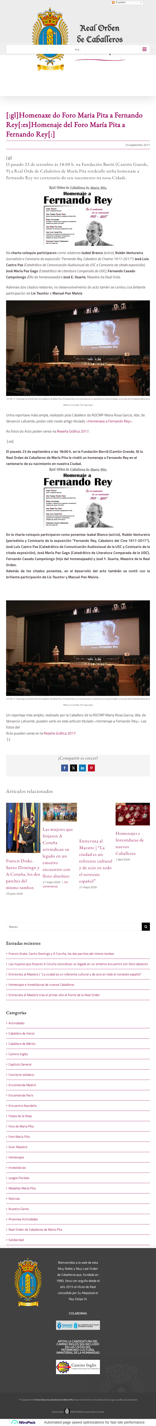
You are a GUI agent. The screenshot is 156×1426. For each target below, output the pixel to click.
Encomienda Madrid (22, 1085)
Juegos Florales (19, 1177)
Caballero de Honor (22, 1033)
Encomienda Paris (21, 1095)
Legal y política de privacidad (123, 1399)
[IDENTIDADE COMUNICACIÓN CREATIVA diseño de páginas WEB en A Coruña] (67, 1411)
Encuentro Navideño (23, 1105)
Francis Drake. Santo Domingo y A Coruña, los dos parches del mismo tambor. (23, 874)
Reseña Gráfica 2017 (73, 431)
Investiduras (17, 1167)
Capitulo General (20, 1064)
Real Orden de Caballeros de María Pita (35, 1229)
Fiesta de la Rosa (20, 1115)
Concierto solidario (21, 1074)
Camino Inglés (18, 1054)
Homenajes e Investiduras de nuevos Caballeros (41, 984)
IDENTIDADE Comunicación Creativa (87, 1411)
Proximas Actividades (23, 1219)
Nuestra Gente (19, 1208)
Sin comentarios (55, 884)
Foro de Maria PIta (21, 1126)
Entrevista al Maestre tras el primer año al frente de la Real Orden (54, 994)
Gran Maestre (18, 1146)
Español (120, 2)
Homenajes (16, 1157)
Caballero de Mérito (22, 1043)
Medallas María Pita (22, 1188)
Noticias (14, 1198)
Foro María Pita (19, 1136)
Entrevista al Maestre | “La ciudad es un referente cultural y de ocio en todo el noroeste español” (95, 861)
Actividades (16, 1023)
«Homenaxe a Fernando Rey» (109, 421)
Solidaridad (16, 1239)
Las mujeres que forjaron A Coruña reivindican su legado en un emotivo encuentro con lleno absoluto (78, 963)
